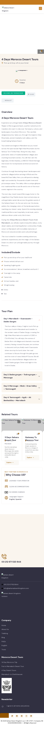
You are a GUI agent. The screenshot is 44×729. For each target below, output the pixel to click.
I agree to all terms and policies (18, 706)
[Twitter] (12, 716)
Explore (9, 462)
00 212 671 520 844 (11, 561)
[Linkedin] (31, 716)
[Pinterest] (21, 716)
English (12, 499)
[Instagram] (26, 716)
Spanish (18, 499)
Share (32, 94)
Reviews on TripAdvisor (13, 93)
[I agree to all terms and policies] (3, 706)
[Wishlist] (18, 421)
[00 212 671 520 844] (4, 556)
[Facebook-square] (17, 716)
